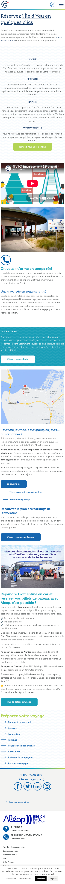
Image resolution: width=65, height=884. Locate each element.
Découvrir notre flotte (18, 359)
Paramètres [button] (25, 879)
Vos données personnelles (14, 847)
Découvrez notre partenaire (20, 537)
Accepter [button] (41, 878)
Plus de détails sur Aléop (19, 702)
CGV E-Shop (8, 862)
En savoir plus (13, 484)
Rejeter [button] (53, 878)
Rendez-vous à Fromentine (32, 147)
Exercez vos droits (10, 851)
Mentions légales (10, 854)
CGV (5, 858)
